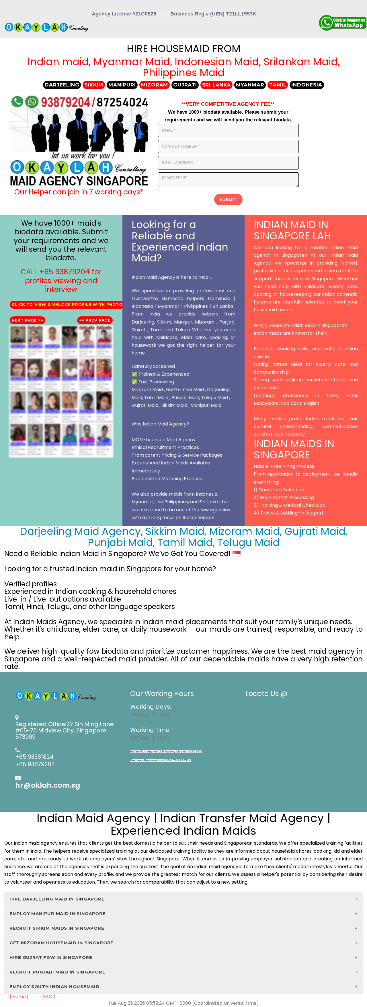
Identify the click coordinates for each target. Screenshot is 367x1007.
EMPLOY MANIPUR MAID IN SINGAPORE (57, 913)
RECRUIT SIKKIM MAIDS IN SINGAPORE (56, 928)
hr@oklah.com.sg (47, 785)
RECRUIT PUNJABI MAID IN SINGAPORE (57, 972)
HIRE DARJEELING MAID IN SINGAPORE (56, 899)
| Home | (19, 996)
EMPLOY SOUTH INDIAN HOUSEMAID (54, 986)
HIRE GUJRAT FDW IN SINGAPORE (50, 957)
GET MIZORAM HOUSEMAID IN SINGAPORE (61, 942)
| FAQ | (47, 996)
